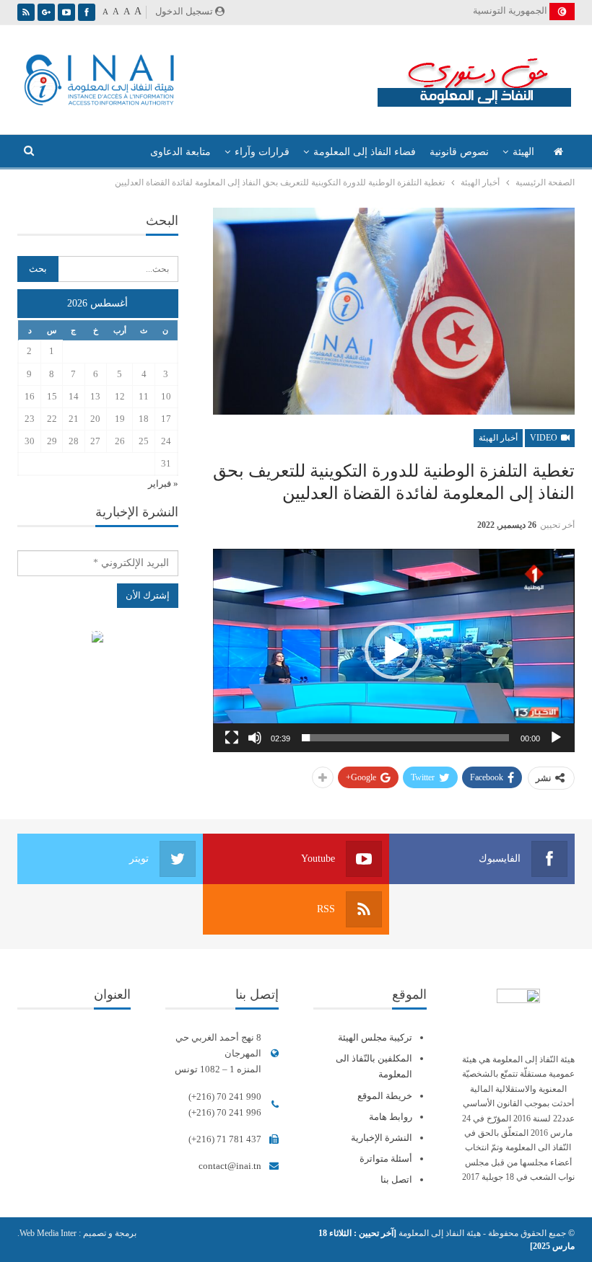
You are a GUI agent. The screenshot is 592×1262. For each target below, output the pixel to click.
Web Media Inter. (47, 1233)
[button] (393, 650)
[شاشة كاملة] (232, 738)
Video (545, 438)
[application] (394, 650)
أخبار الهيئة (498, 438)
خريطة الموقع (384, 1095)
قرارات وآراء (262, 151)
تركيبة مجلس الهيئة (375, 1037)
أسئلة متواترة (386, 1158)
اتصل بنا (396, 1179)
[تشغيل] (556, 738)
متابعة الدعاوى (180, 151)
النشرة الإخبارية (381, 1137)
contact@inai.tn (230, 1165)
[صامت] (255, 738)
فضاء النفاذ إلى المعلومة (364, 151)
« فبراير (163, 483)
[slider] (405, 737)
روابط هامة (390, 1116)
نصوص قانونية (459, 151)
